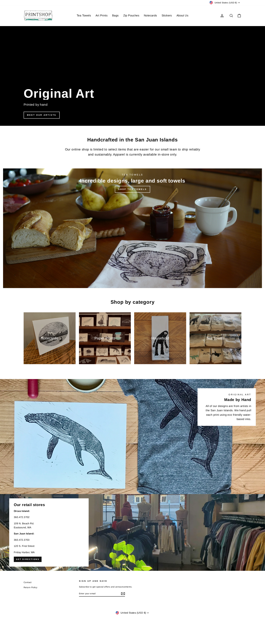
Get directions (27, 559)
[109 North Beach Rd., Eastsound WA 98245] (132, 532)
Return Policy (30, 587)
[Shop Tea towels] (132, 228)
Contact (28, 582)
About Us (182, 15)
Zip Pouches (131, 15)
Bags (115, 15)
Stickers (167, 15)
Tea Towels (84, 15)
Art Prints (102, 15)
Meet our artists (41, 115)
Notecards (150, 15)
